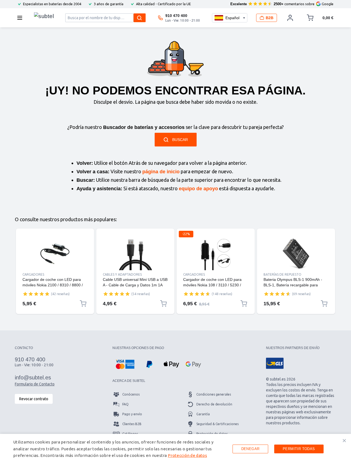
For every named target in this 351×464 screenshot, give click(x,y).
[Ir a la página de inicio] (44, 16)
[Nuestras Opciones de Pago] (124, 364)
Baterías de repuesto (282, 274)
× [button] (344, 440)
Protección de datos (187, 455)
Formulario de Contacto (35, 384)
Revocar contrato (33, 399)
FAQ (125, 404)
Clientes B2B (131, 424)
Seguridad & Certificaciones (217, 424)
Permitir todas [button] (299, 449)
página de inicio (161, 171)
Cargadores (33, 274)
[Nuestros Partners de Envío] (275, 363)
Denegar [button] (250, 449)
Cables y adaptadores (122, 274)
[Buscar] (140, 17)
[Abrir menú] (21, 17)
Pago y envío (132, 414)
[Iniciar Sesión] (290, 17)
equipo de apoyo (198, 188)
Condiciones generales (213, 394)
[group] (36, 293)
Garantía (203, 414)
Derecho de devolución (214, 404)
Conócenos (131, 394)
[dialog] (175, 449)
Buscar (180, 139)
